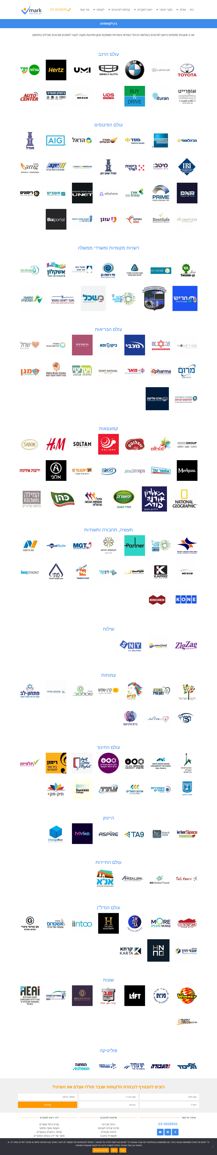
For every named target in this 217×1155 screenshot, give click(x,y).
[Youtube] (160, 1132)
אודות (183, 9)
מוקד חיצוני (166, 9)
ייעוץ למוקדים (144, 9)
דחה (114, 1150)
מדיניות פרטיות (101, 1150)
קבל (123, 1150)
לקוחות (100, 9)
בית (192, 9)
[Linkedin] (167, 1132)
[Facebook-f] (175, 1132)
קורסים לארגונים (121, 9)
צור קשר (84, 9)
